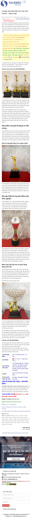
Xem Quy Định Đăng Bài (22, 19)
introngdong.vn (6, 486)
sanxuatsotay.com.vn (7, 488)
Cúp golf (4, 23)
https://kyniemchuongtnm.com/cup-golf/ (18, 433)
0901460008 (25, 57)
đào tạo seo (25, 481)
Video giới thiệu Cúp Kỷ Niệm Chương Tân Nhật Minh (16, 411)
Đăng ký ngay (16, 459)
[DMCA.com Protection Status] (11, 484)
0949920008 (8, 59)
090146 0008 (12, 396)
